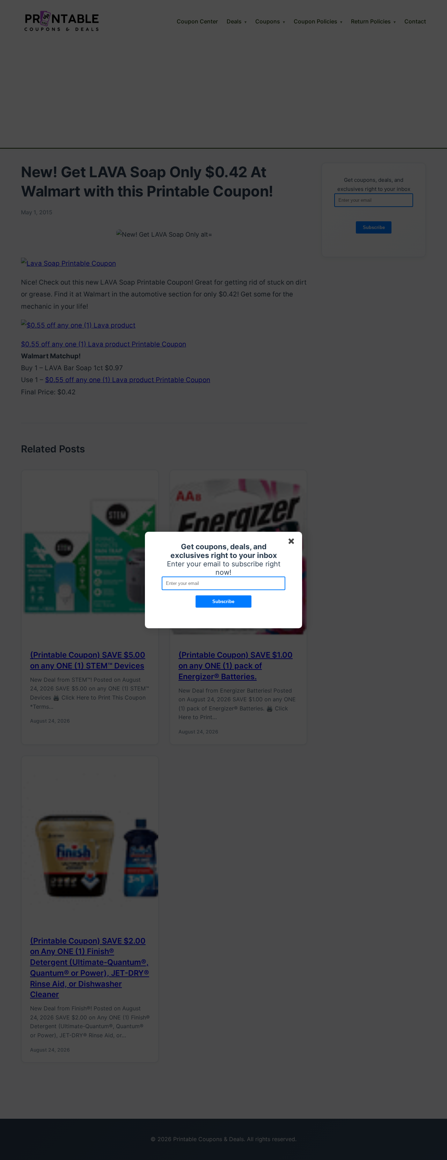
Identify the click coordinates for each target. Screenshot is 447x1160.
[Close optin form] (292, 542)
